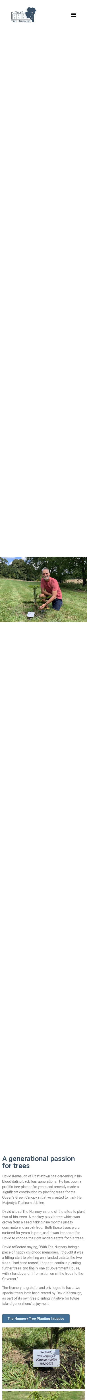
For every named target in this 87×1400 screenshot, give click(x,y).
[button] (36, 1318)
